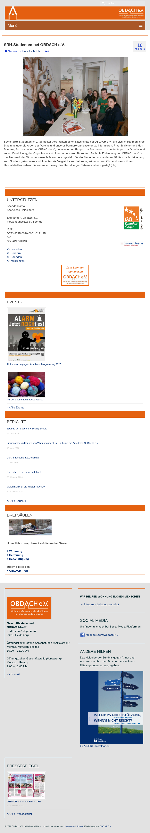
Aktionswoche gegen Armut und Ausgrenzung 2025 (34, 364)
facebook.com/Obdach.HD (101, 634)
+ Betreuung (15, 555)
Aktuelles (27, 51)
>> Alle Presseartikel (19, 813)
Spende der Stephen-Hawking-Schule (27, 428)
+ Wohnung (14, 551)
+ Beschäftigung (18, 558)
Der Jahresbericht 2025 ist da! (23, 457)
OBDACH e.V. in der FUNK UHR (24, 801)
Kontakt (80, 826)
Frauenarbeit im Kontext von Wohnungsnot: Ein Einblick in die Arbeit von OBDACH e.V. (53, 443)
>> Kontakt (13, 674)
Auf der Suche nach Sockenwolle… (25, 399)
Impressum (70, 826)
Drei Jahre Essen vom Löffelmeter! (25, 472)
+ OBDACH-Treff (17, 570)
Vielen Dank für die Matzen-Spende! (26, 486)
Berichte (37, 51)
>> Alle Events (15, 407)
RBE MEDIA (105, 826)
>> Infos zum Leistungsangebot (99, 604)
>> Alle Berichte (16, 500)
